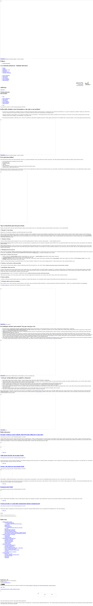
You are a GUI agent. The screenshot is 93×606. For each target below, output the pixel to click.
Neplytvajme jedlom (8, 526)
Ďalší (4, 58)
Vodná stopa (7, 557)
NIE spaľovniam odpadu (9, 541)
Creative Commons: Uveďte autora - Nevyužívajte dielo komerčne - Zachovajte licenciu (41, 585)
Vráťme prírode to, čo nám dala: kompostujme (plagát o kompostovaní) (20, 503)
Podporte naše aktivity (6, 63)
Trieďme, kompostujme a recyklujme (9, 534)
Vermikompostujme (8, 537)
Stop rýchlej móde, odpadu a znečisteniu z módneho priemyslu (15, 532)
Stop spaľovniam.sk (6, 71)
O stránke (4, 68)
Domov (4, 67)
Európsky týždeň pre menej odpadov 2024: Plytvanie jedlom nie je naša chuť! (21, 434)
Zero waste (7, 550)
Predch (1, 58)
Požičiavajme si (7, 525)
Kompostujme (7, 536)
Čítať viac (4, 452)
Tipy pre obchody (6, 78)
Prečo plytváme (5, 76)
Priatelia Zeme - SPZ (6, 69)
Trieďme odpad (7, 535)
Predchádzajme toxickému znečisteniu (9, 538)
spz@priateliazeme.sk (6, 582)
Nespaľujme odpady (8, 542)
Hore (3, 96)
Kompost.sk (5, 70)
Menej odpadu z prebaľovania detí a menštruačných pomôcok (15, 533)
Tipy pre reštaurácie (6, 79)
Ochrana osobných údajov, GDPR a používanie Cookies (10, 589)
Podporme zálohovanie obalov (10, 530)
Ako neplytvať (5, 77)
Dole (3, 105)
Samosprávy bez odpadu (7, 72)
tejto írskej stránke (38, 391)
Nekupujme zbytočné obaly (9, 522)
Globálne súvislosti (6, 552)
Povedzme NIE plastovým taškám (10, 531)
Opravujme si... (7, 524)
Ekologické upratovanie (9, 540)
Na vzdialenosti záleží (8, 555)
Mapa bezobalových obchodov (10, 529)
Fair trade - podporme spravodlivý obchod (12, 554)
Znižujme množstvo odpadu (7, 521)
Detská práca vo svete (8, 553)
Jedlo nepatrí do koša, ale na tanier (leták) (12, 455)
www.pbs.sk (51, 335)
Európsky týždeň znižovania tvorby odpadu (14, 523)
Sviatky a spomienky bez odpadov (10, 548)
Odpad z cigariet (7, 543)
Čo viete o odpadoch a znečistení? (10, 551)
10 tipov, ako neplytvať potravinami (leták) (12, 466)
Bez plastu (6, 528)
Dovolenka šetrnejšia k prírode (10, 546)
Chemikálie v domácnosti (9, 539)
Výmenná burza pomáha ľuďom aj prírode (12, 549)
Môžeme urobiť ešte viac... (7, 544)
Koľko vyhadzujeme (6, 75)
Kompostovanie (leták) (6, 487)
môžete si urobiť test (5, 285)
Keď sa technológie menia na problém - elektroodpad (14, 547)
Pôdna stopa (7, 556)
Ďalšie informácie (6, 80)
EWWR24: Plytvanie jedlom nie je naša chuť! (14, 527)
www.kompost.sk (84, 283)
